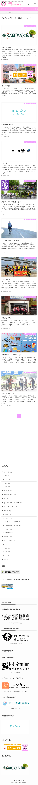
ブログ (7, 511)
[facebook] (14, 780)
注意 (6, 559)
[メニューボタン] (34, 3)
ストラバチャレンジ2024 (13, 525)
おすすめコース (10, 494)
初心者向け (9, 532)
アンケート (9, 518)
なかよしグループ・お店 (13, 503)
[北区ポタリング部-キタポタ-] (12, 3)
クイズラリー (9, 498)
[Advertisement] (19, 442)
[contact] (23, 780)
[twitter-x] (17, 780)
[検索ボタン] (27, 3)
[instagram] (19, 780)
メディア (8, 536)
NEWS (8, 514)
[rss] (21, 780)
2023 (7, 479)
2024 (7, 483)
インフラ (8, 490)
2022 (7, 476)
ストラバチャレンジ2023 (12, 522)
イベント (8, 472)
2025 (7, 486)
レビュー (8, 529)
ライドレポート (10, 540)
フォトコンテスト (10, 507)
